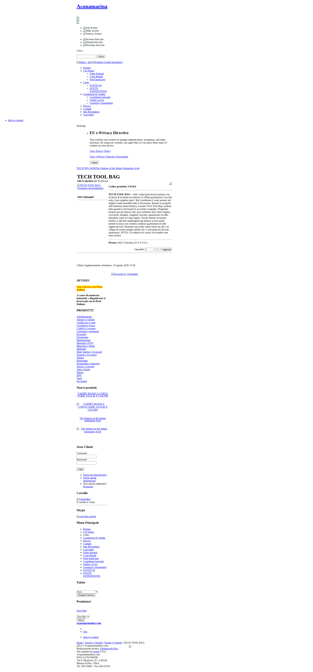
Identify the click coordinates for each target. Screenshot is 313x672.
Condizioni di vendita (94, 537)
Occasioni (82, 381)
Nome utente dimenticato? (89, 479)
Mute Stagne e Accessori (89, 352)
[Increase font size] (93, 39)
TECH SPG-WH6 (86, 168)
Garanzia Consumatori (94, 567)
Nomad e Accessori (87, 354)
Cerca (80, 50)
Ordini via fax (90, 564)
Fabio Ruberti (90, 552)
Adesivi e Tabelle (86, 319)
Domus (87, 529)
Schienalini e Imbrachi (88, 363)
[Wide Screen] (91, 30)
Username (82, 453)
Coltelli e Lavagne (86, 328)
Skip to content (15, 120)
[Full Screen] (90, 27)
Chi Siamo (88, 532)
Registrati (88, 486)
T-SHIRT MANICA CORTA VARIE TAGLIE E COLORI (92, 394)
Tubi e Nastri (83, 369)
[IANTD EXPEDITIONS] (78, 23)
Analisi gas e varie (86, 322)
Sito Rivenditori (91, 546)
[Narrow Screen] (92, 33)
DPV (79, 375)
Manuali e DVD (85, 343)
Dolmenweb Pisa (109, 648)
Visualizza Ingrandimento (90, 188)
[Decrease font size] (93, 45)
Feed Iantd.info (91, 558)
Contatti (87, 543)
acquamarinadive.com (89, 623)
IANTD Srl (89, 570)
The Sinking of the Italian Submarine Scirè (118, 168)
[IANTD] (78, 20)
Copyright (88, 549)
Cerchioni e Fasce (86, 325)
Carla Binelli (89, 555)
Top (85, 631)
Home (80, 642)
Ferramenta (82, 337)
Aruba (96, 651)
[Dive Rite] (78, 17)
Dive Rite (82, 610)
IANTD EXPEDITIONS (91, 574)
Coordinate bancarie (93, 561)
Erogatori (81, 334)
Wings (80, 372)
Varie (79, 378)
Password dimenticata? (95, 474)
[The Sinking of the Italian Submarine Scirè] (93, 431)
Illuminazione (84, 340)
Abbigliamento (84, 316)
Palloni (80, 357)
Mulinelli (81, 349)
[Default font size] (93, 42)
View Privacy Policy (100, 151)
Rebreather (82, 360)
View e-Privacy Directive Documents (109, 156)
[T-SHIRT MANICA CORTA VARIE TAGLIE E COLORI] (93, 409)
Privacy (87, 540)
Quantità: (140, 249)
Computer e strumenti (88, 331)
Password (82, 459)
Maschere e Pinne (86, 346)
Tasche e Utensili (85, 366)
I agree (94, 162)
